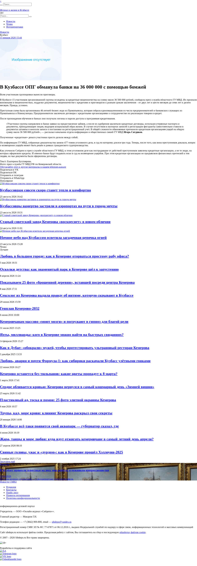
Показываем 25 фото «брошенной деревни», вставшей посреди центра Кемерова (67, 282)
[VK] (5, 556)
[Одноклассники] (10, 559)
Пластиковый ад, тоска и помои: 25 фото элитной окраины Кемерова (58, 400)
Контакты (11, 490)
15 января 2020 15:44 (11, 37)
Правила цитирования (18, 495)
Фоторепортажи (14, 27)
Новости (10, 21)
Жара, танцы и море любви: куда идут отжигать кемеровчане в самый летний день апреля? (77, 439)
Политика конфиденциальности (23, 498)
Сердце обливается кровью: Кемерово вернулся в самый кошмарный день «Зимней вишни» (77, 387)
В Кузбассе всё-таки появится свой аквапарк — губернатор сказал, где (59, 426)
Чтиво (9, 24)
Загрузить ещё (7, 461)
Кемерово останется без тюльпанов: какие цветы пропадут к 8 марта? (58, 374)
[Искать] (1, 5)
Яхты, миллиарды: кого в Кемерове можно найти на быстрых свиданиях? (62, 335)
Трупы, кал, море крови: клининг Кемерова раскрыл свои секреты (56, 413)
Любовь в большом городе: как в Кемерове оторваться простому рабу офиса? (64, 256)
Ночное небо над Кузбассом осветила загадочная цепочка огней (53, 238)
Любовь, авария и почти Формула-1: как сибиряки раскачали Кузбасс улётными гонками (75, 361)
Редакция (11, 487)
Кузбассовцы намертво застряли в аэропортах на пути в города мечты (58, 206)
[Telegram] (8, 553)
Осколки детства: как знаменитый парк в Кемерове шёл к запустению (59, 269)
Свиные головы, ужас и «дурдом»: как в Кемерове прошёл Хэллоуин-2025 (61, 452)
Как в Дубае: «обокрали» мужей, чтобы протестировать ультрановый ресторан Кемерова (74, 348)
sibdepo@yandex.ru (61, 522)
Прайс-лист (12, 492)
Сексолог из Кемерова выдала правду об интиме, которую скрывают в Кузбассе (66, 295)
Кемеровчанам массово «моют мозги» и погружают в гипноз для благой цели (64, 322)
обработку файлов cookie (132, 532)
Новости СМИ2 (8, 481)
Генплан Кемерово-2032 (19, 308)
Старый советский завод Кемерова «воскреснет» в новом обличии (55, 222)
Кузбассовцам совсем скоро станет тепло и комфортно (45, 190)
